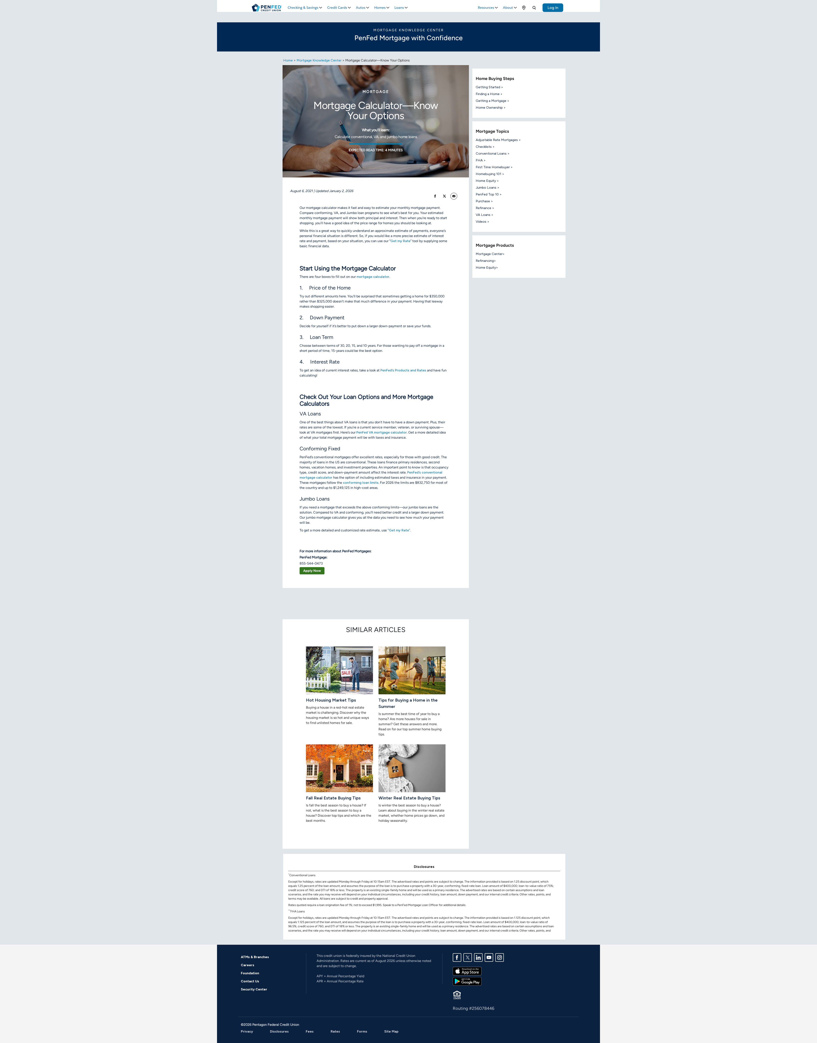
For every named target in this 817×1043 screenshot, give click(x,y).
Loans (399, 7)
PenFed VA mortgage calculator (381, 432)
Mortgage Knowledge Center (319, 60)
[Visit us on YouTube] (489, 957)
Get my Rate (400, 241)
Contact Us (250, 981)
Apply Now (312, 571)
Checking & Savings (303, 7)
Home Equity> (487, 267)
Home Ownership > (491, 108)
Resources (486, 7)
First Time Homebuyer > (494, 167)
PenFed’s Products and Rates (403, 370)
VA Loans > (484, 215)
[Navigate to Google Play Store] (467, 981)
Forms (362, 1031)
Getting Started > (489, 87)
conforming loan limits (361, 483)
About (508, 7)
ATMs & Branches (255, 957)
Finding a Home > (489, 94)
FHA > (481, 160)
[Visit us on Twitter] (467, 957)
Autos (360, 7)
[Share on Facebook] (435, 196)
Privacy (247, 1031)
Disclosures (279, 1031)
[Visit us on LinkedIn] (478, 957)
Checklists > (485, 147)
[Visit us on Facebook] (457, 957)
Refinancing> (486, 261)
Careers (247, 965)
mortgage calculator (373, 277)
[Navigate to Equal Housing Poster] (457, 995)
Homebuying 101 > (490, 174)
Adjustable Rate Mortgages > (498, 140)
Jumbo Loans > (487, 187)
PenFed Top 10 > (489, 194)
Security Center (254, 989)
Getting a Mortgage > (492, 101)
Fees (310, 1031)
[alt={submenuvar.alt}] (524, 7)
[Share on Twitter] (444, 196)
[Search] (534, 7)
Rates (335, 1031)
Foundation (250, 973)
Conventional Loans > (493, 153)
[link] (453, 196)
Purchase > (484, 201)
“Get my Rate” (399, 530)
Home (288, 60)
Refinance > (485, 208)
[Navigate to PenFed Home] (267, 7)
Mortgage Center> (490, 254)
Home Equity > (487, 181)
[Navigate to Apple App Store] (467, 971)
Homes (380, 7)
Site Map (391, 1031)
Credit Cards (337, 7)
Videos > (482, 222)
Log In (552, 7)
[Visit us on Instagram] (499, 957)
